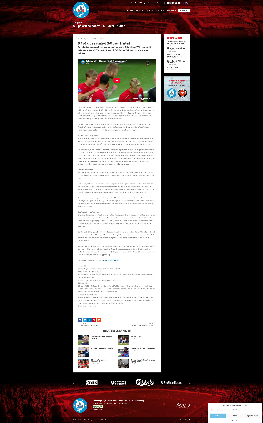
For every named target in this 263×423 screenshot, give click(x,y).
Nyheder (130, 10)
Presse (159, 3)
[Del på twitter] (85, 320)
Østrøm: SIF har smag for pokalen (143, 348)
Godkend (218, 416)
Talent (148, 10)
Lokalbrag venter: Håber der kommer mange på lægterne (176, 42)
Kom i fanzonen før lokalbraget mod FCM (174, 55)
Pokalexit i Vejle (136, 337)
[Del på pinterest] (94, 320)
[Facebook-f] (168, 3)
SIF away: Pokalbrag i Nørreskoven (98, 361)
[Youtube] (176, 3)
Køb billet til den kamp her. (110, 260)
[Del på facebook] (80, 320)
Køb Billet (184, 10)
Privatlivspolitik (235, 420)
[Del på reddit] (99, 320)
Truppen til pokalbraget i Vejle (102, 348)
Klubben (159, 10)
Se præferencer (252, 416)
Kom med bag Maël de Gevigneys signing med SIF (143, 361)
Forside (80, 39)
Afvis (235, 416)
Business (170, 10)
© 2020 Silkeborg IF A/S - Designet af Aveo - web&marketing (91, 420)
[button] (73, 383)
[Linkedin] (170, 3)
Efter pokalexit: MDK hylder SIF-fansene (102, 337)
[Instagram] (173, 3)
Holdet (138, 10)
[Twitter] (179, 3)
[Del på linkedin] (89, 320)
